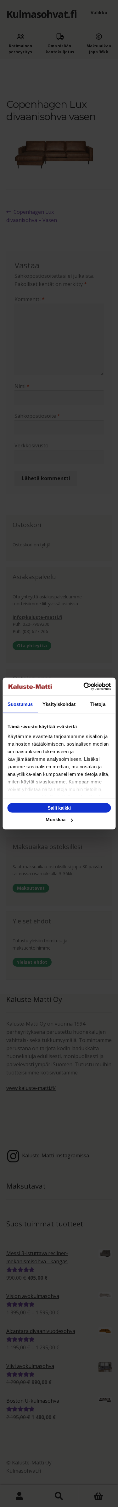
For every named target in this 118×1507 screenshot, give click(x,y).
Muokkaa (55, 819)
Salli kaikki (59, 807)
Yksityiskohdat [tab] (58, 704)
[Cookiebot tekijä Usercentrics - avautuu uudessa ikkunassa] (84, 687)
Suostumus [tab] (20, 704)
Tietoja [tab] (97, 704)
